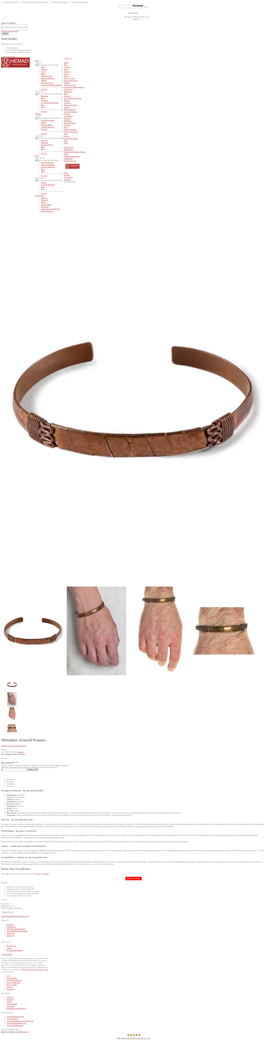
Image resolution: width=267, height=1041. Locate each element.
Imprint (9, 987)
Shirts (43, 67)
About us (44, 198)
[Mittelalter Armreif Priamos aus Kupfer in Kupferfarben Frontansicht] (12, 691)
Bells (43, 107)
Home (66, 173)
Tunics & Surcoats (48, 165)
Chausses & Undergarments (51, 85)
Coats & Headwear (48, 167)
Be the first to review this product (13, 746)
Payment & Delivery (14, 980)
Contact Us (11, 989)
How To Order (12, 985)
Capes (43, 72)
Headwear (44, 96)
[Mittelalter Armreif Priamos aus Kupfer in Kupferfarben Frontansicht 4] (12, 720)
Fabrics (43, 202)
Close (46, 970)
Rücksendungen (47, 211)
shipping (20, 752)
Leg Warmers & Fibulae (50, 103)
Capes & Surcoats (47, 127)
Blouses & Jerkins (47, 120)
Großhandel (68, 159)
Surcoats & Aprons (48, 78)
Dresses (43, 123)
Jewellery (44, 100)
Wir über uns (68, 147)
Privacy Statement (13, 982)
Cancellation (11, 978)
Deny (41, 970)
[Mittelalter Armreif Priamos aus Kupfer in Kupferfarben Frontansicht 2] (12, 705)
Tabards (44, 80)
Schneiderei (68, 150)
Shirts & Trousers (47, 162)
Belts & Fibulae (47, 145)
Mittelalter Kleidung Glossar (75, 152)
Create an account (8, 56)
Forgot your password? (9, 31)
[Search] (146, 7)
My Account (133, 13)
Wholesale (45, 207)
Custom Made (46, 205)
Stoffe (66, 154)
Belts (43, 98)
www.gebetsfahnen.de (15, 1025)
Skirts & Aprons (47, 125)
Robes (43, 74)
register (46, 874)
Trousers (44, 69)
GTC (8, 976)
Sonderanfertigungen (72, 156)
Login (9, 948)
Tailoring (44, 200)
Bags (43, 105)
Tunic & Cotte (46, 76)
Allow (36, 970)
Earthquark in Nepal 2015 (50, 209)
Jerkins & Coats (47, 83)
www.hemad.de (12, 1019)
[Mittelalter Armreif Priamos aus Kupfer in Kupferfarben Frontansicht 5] (12, 734)
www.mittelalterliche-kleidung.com (20, 1021)
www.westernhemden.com (16, 1023)
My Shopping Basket (15, 950)
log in (39, 874)
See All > (44, 89)
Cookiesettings (7, 954)
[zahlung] (5, 1032)
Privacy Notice (28, 970)
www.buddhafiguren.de (15, 1016)
